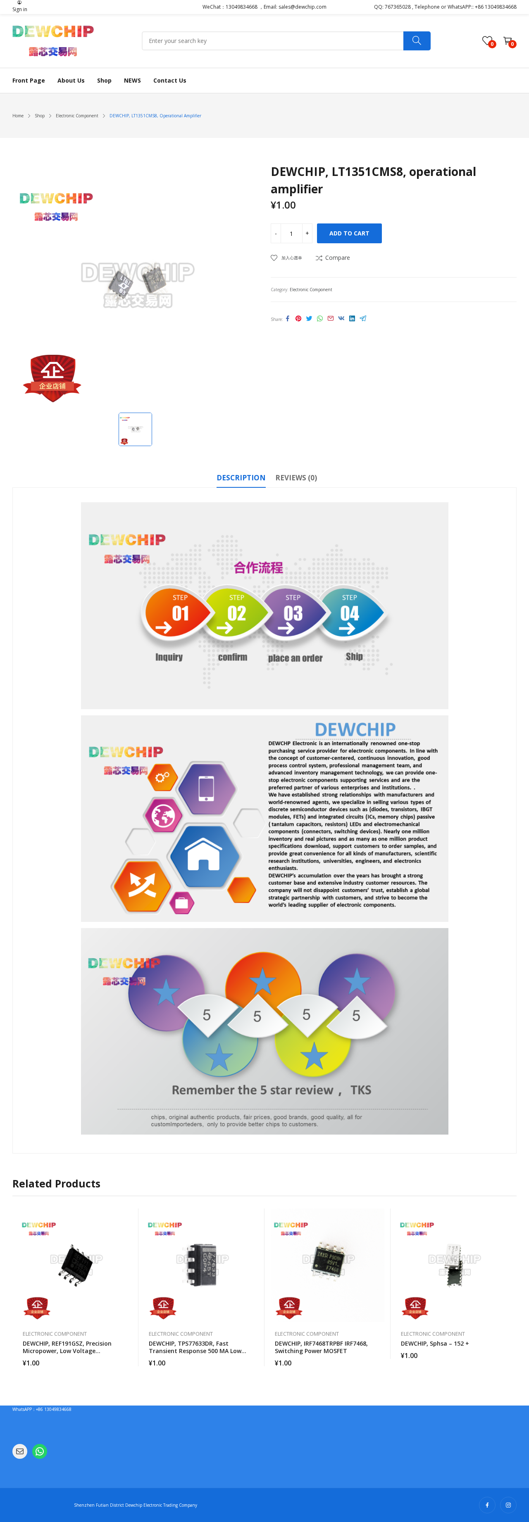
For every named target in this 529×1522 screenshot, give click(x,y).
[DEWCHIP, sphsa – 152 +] (453, 1265)
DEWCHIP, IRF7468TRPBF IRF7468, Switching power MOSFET (321, 1347)
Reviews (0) (296, 477)
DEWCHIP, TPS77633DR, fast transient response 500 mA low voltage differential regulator (195, 1350)
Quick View (128, 1217)
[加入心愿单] (128, 1235)
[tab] (241, 479)
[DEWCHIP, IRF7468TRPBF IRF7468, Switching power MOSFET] (327, 1265)
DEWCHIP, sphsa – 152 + (435, 1343)
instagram (508, 1505)
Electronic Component (311, 289)
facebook (487, 1505)
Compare (337, 257)
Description (241, 477)
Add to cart (349, 233)
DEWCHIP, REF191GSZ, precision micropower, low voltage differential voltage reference (67, 1350)
